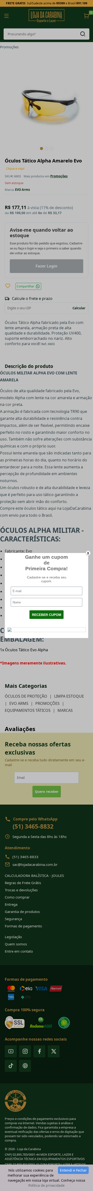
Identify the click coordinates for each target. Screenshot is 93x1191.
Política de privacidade (46, 1185)
